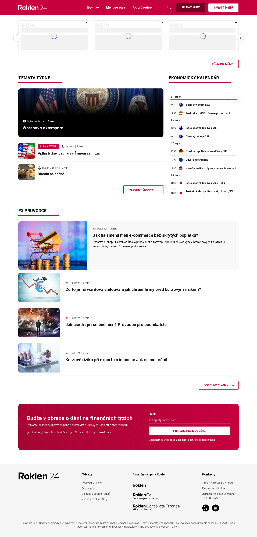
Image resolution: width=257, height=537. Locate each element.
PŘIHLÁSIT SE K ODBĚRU (189, 430)
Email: (152, 414)
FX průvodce (142, 7)
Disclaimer (88, 488)
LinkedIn (215, 507)
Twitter (205, 507)
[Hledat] (169, 7)
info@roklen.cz (221, 488)
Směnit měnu (223, 7)
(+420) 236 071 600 (221, 482)
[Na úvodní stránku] (32, 7)
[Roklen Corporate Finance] (156, 507)
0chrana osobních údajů (96, 493)
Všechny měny (222, 64)
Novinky (93, 7)
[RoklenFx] (145, 496)
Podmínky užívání (92, 483)
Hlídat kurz (191, 7)
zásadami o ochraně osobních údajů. (196, 439)
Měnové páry (116, 7)
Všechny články (141, 189)
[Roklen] (139, 485)
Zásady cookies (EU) (94, 499)
